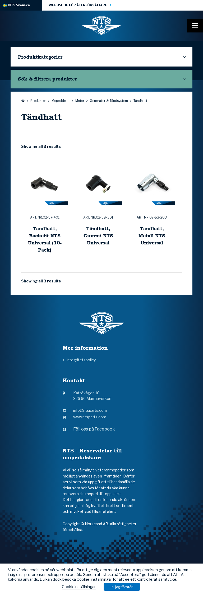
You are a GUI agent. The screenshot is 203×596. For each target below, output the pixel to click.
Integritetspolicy (81, 360)
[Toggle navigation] (195, 26)
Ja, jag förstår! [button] (121, 587)
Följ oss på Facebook (94, 429)
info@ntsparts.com (90, 410)
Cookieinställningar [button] (79, 586)
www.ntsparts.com (89, 417)
